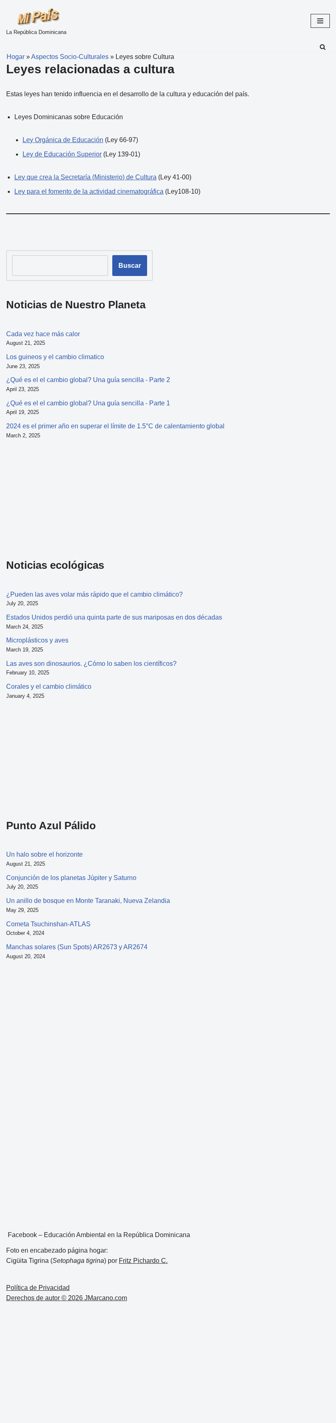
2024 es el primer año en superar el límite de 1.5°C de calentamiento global (115, 426)
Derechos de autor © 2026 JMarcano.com (66, 1297)
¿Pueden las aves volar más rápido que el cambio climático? (94, 594)
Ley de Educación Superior (62, 154)
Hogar (12, 56)
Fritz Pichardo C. (143, 1260)
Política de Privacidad (38, 1287)
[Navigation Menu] (320, 21)
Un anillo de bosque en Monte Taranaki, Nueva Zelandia (88, 900)
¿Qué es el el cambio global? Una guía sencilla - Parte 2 (88, 379)
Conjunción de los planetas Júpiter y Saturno (71, 877)
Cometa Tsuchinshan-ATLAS (48, 924)
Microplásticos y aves (37, 640)
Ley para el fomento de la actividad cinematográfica (88, 191)
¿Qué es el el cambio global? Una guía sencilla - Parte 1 (88, 403)
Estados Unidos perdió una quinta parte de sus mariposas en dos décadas (114, 617)
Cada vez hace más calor (43, 333)
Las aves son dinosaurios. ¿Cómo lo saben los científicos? (91, 663)
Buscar (129, 265)
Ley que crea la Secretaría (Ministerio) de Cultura (85, 177)
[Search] (323, 47)
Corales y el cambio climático (48, 686)
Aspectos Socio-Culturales (70, 56)
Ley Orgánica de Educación (63, 139)
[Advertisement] (47, 497)
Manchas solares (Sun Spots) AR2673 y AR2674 (77, 946)
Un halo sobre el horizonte (44, 854)
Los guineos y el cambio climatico (55, 356)
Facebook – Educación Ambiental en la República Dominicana (99, 1234)
